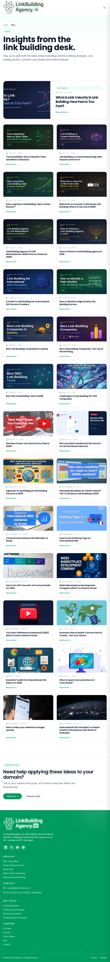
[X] (11, 847)
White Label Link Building (14, 873)
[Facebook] (17, 847)
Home (5, 25)
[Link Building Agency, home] (23, 7)
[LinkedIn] (5, 847)
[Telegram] (23, 847)
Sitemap (103, 958)
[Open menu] (104, 7)
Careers (6, 932)
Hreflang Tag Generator (13, 910)
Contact (6, 944)
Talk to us (11, 796)
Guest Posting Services (13, 865)
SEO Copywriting (10, 861)
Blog (5, 940)
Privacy (94, 958)
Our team (7, 928)
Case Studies (9, 936)
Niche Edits (8, 869)
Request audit (33, 796)
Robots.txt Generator (12, 914)
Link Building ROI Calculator (15, 918)
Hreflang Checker (11, 905)
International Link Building (14, 877)
